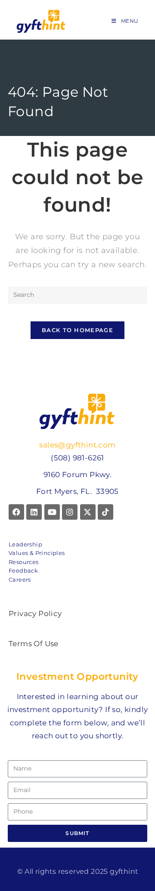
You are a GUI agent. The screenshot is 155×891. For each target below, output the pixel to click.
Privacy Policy (35, 613)
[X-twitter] (88, 512)
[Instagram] (70, 512)
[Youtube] (52, 512)
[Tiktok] (105, 512)
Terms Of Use (34, 643)
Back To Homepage (77, 330)
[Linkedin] (34, 512)
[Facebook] (16, 512)
